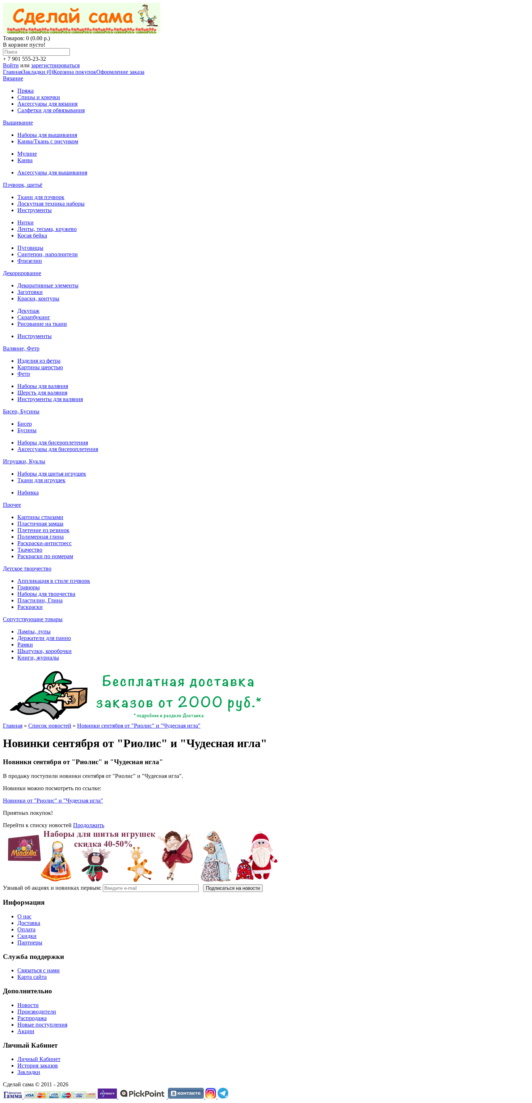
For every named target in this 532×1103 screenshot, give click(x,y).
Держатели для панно (44, 638)
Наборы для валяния (42, 386)
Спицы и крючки (38, 97)
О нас (24, 916)
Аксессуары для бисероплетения (57, 449)
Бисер (24, 424)
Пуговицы (30, 248)
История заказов (37, 1065)
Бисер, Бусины (21, 411)
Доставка (28, 923)
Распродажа (32, 1018)
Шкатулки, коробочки (44, 651)
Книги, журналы (38, 657)
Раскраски (30, 607)
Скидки (27, 936)
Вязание (13, 78)
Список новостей (49, 726)
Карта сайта (32, 977)
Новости (28, 1005)
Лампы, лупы (34, 631)
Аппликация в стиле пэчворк (53, 581)
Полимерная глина (40, 537)
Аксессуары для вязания (47, 104)
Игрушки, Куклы (24, 461)
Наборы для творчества (46, 594)
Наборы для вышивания (47, 135)
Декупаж (28, 311)
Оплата (26, 929)
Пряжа (25, 91)
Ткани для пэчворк (40, 197)
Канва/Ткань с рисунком (47, 141)
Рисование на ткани (42, 324)
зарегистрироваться (55, 65)
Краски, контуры (38, 298)
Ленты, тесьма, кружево (47, 229)
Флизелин (29, 261)
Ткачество (29, 550)
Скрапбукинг (33, 317)
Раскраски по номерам (45, 556)
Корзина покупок (74, 72)
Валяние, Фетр (21, 348)
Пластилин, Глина (40, 600)
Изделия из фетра (38, 361)
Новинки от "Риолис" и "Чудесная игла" (53, 800)
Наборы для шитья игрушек (51, 474)
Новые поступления (42, 1025)
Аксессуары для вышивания (52, 172)
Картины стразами (40, 517)
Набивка (28, 492)
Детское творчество (27, 568)
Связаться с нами (38, 970)
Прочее (12, 505)
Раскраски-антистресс (44, 543)
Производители (36, 1012)
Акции (25, 1031)
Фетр (23, 374)
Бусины (27, 430)
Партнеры (29, 942)
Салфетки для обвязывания (51, 110)
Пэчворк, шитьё (22, 185)
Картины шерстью (40, 367)
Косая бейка (32, 235)
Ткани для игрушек (41, 480)
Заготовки (30, 292)
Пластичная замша (40, 524)
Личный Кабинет (38, 1059)
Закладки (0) (37, 72)
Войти (11, 65)
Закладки (28, 1072)
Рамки (25, 644)
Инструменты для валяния (50, 399)
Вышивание (18, 122)
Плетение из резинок (43, 530)
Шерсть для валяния (42, 393)
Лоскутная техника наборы (51, 204)
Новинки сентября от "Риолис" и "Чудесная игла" (138, 726)
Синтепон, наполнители (47, 254)
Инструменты (34, 210)
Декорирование (22, 273)
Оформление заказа (120, 72)
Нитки (25, 222)
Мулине (27, 154)
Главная (12, 72)
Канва (25, 160)
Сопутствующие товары (33, 619)
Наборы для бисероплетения (52, 442)
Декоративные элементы (48, 285)
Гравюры (28, 587)
